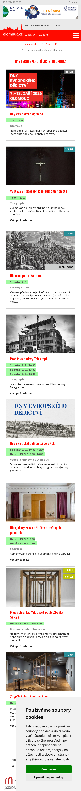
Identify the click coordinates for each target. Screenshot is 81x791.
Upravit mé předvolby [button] (48, 777)
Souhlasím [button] (48, 769)
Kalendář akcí (31, 44)
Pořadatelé (51, 44)
